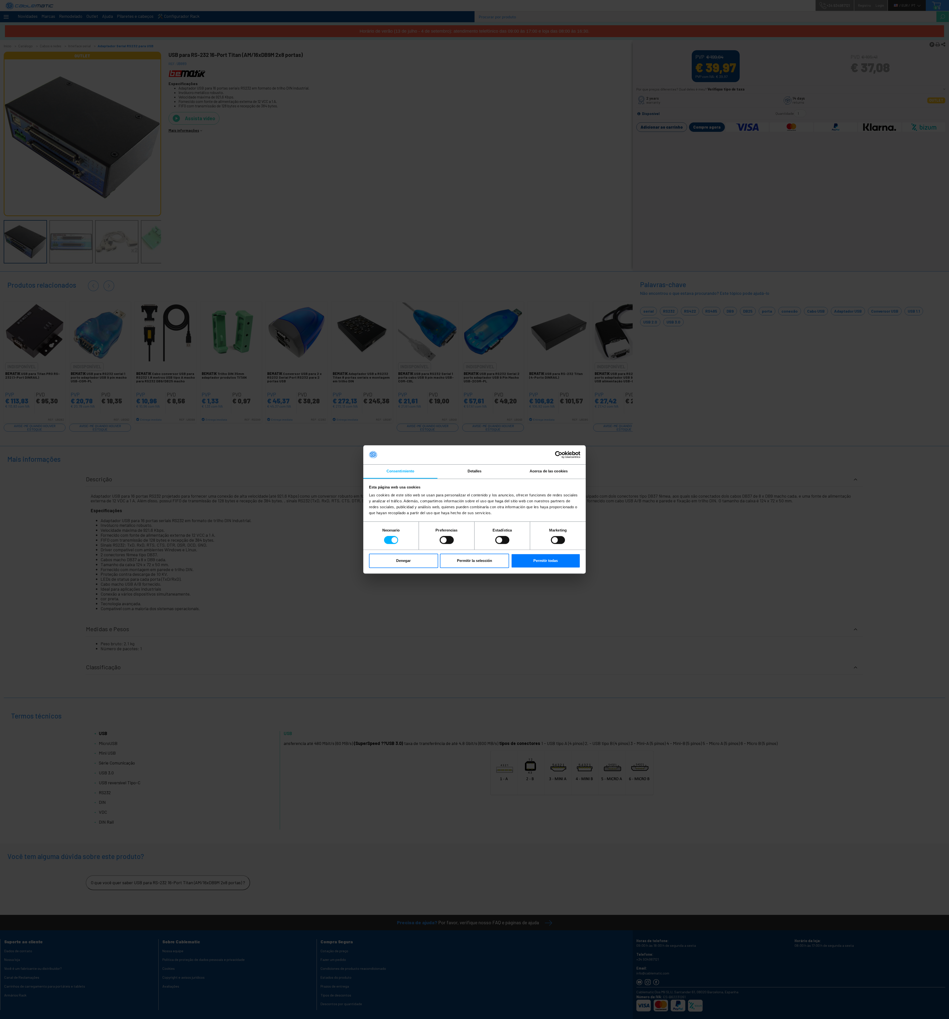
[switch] (447, 540)
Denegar (403, 560)
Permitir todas (545, 560)
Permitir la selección (474, 560)
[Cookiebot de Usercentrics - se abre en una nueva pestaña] (558, 455)
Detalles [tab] (475, 471)
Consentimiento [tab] (400, 471)
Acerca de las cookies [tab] (549, 471)
